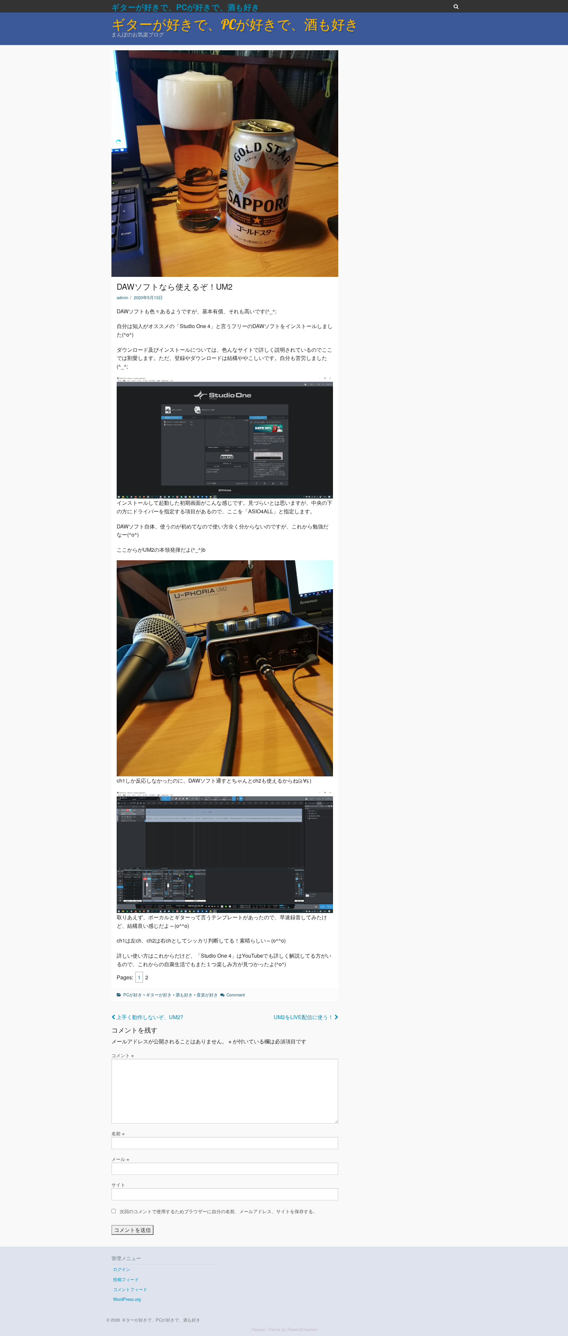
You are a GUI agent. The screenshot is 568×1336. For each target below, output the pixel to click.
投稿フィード (126, 1279)
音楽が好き (207, 994)
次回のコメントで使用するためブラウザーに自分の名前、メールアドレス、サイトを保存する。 (219, 1211)
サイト (118, 1184)
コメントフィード (130, 1289)
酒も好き (184, 994)
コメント (122, 1055)
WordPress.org (127, 1299)
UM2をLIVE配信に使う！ (304, 1017)
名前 (118, 1133)
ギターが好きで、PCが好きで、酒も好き (185, 6)
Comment (235, 994)
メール (120, 1159)
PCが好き (132, 994)
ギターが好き (159, 994)
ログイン (121, 1269)
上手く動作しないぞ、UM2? (149, 1017)
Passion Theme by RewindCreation (284, 1329)
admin (122, 297)
